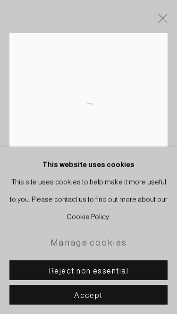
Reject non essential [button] (88, 270)
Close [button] (160, 21)
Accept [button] (88, 295)
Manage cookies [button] (88, 243)
